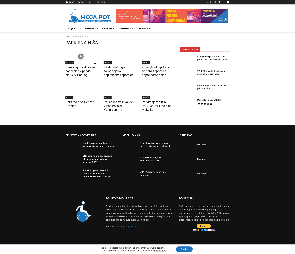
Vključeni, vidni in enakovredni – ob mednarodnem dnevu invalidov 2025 (98, 159)
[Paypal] (223, 2)
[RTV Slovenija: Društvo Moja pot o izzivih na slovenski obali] (187, 61)
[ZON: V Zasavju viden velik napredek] (130, 174)
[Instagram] (215, 2)
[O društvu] (187, 145)
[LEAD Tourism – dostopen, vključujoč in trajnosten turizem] (72, 145)
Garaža (69, 97)
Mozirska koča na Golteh (209, 100)
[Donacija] (187, 174)
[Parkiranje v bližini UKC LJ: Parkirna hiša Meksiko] (157, 91)
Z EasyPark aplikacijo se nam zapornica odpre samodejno (156, 71)
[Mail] (219, 2)
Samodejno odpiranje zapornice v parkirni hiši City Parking (80, 71)
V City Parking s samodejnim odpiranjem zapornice (119, 71)
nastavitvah (160, 250)
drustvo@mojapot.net (126, 226)
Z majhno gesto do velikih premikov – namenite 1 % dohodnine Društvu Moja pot (97, 173)
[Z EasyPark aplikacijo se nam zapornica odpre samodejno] (157, 56)
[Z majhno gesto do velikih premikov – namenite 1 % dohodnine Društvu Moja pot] (72, 174)
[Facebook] (210, 2)
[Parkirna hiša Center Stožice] (80, 91)
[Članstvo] (187, 160)
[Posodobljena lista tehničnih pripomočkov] (187, 90)
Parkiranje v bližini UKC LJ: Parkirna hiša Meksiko (156, 106)
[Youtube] (228, 2)
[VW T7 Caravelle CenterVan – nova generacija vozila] (187, 75)
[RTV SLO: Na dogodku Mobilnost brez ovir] (130, 160)
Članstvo (201, 159)
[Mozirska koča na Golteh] (187, 104)
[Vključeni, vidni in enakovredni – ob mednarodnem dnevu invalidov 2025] (72, 160)
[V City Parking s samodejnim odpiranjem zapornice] (119, 56)
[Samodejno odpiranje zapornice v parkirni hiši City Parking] (80, 56)
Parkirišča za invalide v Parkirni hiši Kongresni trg (118, 106)
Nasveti (69, 63)
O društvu (202, 144)
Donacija (201, 173)
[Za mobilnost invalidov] (90, 16)
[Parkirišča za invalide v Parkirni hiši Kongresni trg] (119, 91)
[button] (207, 2)
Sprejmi (184, 249)
